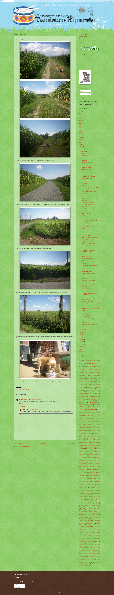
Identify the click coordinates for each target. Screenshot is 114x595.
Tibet (81, 552)
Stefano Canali (88, 537)
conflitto (86, 394)
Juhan (24, 409)
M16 (94, 477)
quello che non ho (91, 516)
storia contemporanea (96, 538)
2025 (80, 113)
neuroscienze (86, 490)
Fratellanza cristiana (86, 196)
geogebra (92, 447)
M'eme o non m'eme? (86, 256)
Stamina (84, 535)
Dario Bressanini (93, 417)
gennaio (82, 346)
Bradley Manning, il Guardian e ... (89, 208)
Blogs (99, 377)
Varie (93, 559)
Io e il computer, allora (86, 211)
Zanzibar (85, 565)
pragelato (85, 511)
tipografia (91, 552)
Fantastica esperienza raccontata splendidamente (88, 281)
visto (85, 562)
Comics (88, 392)
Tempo (99, 547)
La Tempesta (84, 193)
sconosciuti (89, 525)
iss (98, 465)
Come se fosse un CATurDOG (88, 319)
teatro (98, 546)
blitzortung (90, 377)
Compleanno (95, 392)
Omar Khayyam (92, 496)
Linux (90, 475)
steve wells (98, 537)
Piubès (27, 389)
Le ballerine (84, 160)
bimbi (99, 375)
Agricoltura (81, 363)
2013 (80, 142)
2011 (80, 352)
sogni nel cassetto (92, 532)
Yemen (97, 564)
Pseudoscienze (95, 514)
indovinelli (94, 460)
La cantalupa (84, 200)
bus (98, 379)
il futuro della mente (91, 457)
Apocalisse (83, 369)
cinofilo (88, 390)
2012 (80, 349)
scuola (81, 526)
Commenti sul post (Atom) (24, 446)
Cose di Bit (84, 402)
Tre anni (83, 254)
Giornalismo (96, 448)
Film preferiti (97, 438)
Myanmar (92, 487)
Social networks (97, 531)
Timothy (86, 552)
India (90, 460)
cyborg (98, 415)
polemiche (96, 508)
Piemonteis (87, 505)
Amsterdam (89, 366)
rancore (96, 517)
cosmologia (92, 412)
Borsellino (83, 378)
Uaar (82, 556)
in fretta (97, 459)
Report (97, 520)
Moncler (85, 486)
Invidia (94, 465)
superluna (91, 543)
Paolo (92, 499)
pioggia (97, 505)
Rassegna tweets (83, 519)
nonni (97, 491)
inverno (89, 465)
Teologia (82, 549)
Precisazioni (90, 511)
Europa (80, 432)
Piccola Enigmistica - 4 (87, 162)
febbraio (82, 344)
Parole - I (84, 329)
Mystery (97, 487)
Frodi (87, 442)
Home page (44, 443)
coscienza (81, 399)
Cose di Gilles (96, 404)
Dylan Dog (96, 424)
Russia (94, 522)
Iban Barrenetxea (85, 165)
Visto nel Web (91, 562)
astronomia (98, 372)
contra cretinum (89, 396)
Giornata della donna (83, 450)
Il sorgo (83, 185)
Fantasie (90, 433)
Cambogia (92, 381)
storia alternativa (88, 538)
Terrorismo (88, 550)
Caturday (96, 386)
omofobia (98, 496)
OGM (88, 495)
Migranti (88, 484)
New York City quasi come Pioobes (89, 191)
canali (97, 381)
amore (84, 366)
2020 (80, 125)
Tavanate (93, 546)
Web (87, 564)
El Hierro (91, 426)
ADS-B (80, 362)
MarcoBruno (89, 480)
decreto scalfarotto (96, 418)
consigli (92, 394)
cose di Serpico (86, 412)
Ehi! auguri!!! (85, 233)
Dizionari (84, 276)
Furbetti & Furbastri (85, 444)
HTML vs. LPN (85, 183)
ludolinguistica (81, 477)
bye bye (80, 381)
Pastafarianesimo (88, 500)
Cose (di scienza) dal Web (90, 399)
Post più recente (19, 443)
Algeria (83, 365)
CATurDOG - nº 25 (86, 198)
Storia (81, 538)
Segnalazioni (84, 174)
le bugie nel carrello (94, 472)
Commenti (83, 93)
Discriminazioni (95, 421)
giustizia (90, 450)
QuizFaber (81, 517)
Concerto (80, 394)
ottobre (82, 149)
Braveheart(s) (85, 248)
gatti (99, 445)
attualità (82, 374)
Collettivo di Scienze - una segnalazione (90, 308)
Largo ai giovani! (95, 471)
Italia (80, 466)
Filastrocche (81, 438)
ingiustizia (81, 463)
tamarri (85, 544)
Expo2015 (96, 432)
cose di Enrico (88, 404)
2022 (80, 120)
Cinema (84, 390)
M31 (98, 477)
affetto (89, 362)
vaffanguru (81, 559)
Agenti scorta (95, 362)
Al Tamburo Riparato (91, 363)
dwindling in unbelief (88, 424)
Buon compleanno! (86, 230)
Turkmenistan (94, 555)
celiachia (96, 387)
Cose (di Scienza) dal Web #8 (88, 226)
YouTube (80, 565)
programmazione (82, 514)
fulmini (94, 442)
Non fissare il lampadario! (89, 491)
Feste (96, 436)
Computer (96, 393)
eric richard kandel (87, 429)
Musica (86, 487)
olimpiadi (85, 496)
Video (90, 561)
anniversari (91, 368)
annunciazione (97, 368)
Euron (97, 430)
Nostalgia (81, 493)
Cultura (84, 415)
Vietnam (80, 562)
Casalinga (97, 384)
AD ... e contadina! (86, 316)
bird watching (83, 377)
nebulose (93, 488)
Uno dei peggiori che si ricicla (88, 176)
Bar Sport (85, 375)
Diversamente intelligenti (90, 423)
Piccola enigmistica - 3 (87, 206)
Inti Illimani (84, 465)
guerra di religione (88, 453)
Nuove (95, 493)
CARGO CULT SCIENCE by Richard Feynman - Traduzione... (90, 203)
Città (95, 390)
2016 (80, 135)
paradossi (82, 500)
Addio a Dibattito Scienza (87, 301)
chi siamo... (86, 36)
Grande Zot (81, 453)
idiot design (84, 457)
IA (79, 457)
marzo (81, 341)
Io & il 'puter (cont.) (86, 181)
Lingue (85, 475)
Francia (97, 441)
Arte (86, 372)
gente (87, 447)
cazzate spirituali (90, 387)
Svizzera (96, 543)
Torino (96, 552)
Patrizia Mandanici (23, 399)
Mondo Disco (91, 486)
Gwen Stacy (96, 453)
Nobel (99, 490)
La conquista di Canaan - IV (88, 271)
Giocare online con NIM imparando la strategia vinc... (90, 266)
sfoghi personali (96, 528)
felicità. (91, 436)
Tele (86, 547)
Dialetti (89, 420)
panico (88, 499)
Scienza (81, 525)
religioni (92, 520)
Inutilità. (83, 215)
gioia (87, 448)
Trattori (91, 553)
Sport (96, 534)
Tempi (95, 547)
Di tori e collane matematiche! (88, 273)
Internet (91, 463)
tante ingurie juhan (92, 544)
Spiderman (91, 534)
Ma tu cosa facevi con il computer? (89, 237)
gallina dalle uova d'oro (92, 445)
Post (82, 91)
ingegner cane (88, 462)
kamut (91, 466)
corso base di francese (94, 397)
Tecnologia (81, 547)
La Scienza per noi (86, 299)
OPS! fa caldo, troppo (86, 261)
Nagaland (81, 488)
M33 (80, 478)
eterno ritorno (92, 430)
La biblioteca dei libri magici (88, 218)
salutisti (97, 523)
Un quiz (83, 310)
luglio (81, 332)
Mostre (97, 486)
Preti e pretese (93, 513)
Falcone (85, 433)
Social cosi (89, 531)
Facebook (81, 433)
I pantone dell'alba (86, 213)
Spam (82, 534)
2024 (80, 116)
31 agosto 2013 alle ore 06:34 (35, 399)
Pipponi (81, 507)
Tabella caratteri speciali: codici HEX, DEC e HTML (90, 188)
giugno (81, 334)
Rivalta (90, 522)
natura (89, 488)
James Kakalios (85, 466)
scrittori (94, 525)
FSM (91, 442)
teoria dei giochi (91, 549)
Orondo (94, 497)
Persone (95, 502)
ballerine (80, 375)
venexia (98, 559)
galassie (85, 445)
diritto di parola (87, 421)
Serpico (84, 528)
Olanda (80, 496)
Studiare (97, 540)
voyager (82, 564)
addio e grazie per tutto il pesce (93, 360)
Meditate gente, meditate (87, 169)
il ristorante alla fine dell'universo (88, 459)
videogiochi (96, 561)
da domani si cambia (84, 417)
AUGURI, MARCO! (86, 235)
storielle (92, 540)
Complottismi (81, 393)
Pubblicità (85, 516)
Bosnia (88, 378)
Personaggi (89, 502)
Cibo (98, 388)
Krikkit (94, 466)
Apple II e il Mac (85, 245)
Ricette (80, 522)
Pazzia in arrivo (96, 500)
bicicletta (94, 375)
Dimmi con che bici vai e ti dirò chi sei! (90, 303)
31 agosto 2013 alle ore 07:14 (34, 409)
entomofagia (96, 427)
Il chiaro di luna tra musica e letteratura (90, 171)
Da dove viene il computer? (88, 258)
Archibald (98, 371)
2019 (80, 128)
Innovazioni (86, 463)
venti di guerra (84, 561)
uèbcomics (94, 556)
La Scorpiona (95, 469)
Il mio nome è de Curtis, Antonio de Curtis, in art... (89, 220)
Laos (90, 471)
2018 (80, 130)
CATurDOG (81, 387)
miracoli (93, 484)
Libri (80, 475)
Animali (94, 366)
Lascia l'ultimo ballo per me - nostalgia (90, 324)
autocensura (89, 374)
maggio (82, 337)
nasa (85, 488)
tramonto (86, 553)
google (92, 451)
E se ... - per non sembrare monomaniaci (90, 291)
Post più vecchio (71, 443)
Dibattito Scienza (95, 420)
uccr (85, 556)
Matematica (90, 481)
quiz (98, 516)
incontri (85, 460)
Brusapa (80, 379)
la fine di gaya (95, 468)
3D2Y (80, 360)
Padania (82, 499)
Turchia (88, 555)
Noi (81, 491)
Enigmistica (89, 427)
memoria (98, 482)
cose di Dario (81, 404)
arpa (82, 372)
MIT (98, 484)
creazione (85, 414)
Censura (80, 388)
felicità (85, 436)
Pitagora (93, 506)
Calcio (86, 381)
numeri (91, 493)
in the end (81, 460)
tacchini (80, 544)
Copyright (81, 397)
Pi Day (86, 503)
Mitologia (81, 486)
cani (90, 383)
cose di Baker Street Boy (89, 401)
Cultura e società (91, 415)
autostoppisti (96, 374)
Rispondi (21, 403)
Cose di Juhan (23, 389)
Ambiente (88, 365)
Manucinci (96, 478)
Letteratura (96, 473)
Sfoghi (89, 528)
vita (99, 562)
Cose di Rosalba (92, 411)
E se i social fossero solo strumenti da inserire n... (90, 293)
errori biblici (96, 429)
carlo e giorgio (83, 384)
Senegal (93, 526)
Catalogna (81, 386)
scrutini (98, 525)
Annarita (85, 368)
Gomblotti (86, 451)
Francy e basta (82, 442)
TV (99, 555)
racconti (86, 517)
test (99, 550)
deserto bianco (83, 420)
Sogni (86, 532)
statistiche (90, 535)
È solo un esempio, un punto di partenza (90, 297)
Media (94, 482)
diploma (80, 421)
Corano (86, 397)
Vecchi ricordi (85, 158)
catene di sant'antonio (89, 386)
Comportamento (89, 393)
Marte (85, 481)
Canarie (86, 383)
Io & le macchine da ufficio (87, 178)
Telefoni (90, 547)
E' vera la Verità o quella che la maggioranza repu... (88, 251)
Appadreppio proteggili (93, 369)
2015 (80, 137)
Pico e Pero (95, 503)
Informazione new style (87, 286)
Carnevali (90, 384)
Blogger (59, 592)
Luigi (87, 477)
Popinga (88, 510)
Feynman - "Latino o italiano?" (88, 243)
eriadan (80, 429)
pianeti (90, 503)
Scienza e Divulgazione (87, 306)
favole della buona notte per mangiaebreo (91, 435)
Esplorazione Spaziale (83, 430)
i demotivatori (87, 456)
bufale (85, 380)
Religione (87, 520)
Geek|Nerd (83, 447)
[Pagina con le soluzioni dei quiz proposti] (90, 50)
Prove (89, 514)
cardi (99, 383)
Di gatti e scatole (85, 263)
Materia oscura (88, 482)
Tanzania (88, 546)
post (93, 510)
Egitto (86, 426)
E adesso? (84, 327)
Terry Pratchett (94, 550)
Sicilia (80, 529)
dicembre (82, 144)
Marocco (80, 481)
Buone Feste (92, 380)
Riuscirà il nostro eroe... (87, 288)
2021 (80, 123)
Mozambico (81, 487)
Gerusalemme (82, 448)
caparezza (95, 383)
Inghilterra (96, 462)
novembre (82, 146)
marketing (97, 479)
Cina (80, 390)
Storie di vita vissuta (85, 540)
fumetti (98, 442)
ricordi (86, 522)
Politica (81, 510)
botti (92, 378)
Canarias (81, 383)
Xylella (93, 564)
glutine (95, 450)
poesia (89, 508)
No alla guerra (93, 490)
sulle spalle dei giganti (83, 543)
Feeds (80, 436)
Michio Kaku (83, 484)
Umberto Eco (81, 558)
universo (87, 558)
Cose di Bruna (93, 402)
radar (92, 517)
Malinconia (89, 478)
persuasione (81, 503)
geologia (97, 447)
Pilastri (92, 505)
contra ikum (96, 396)
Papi (99, 499)
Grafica (96, 451)
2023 (80, 118)
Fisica (90, 439)
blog (95, 377)
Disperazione (81, 423)
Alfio (80, 365)
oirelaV (97, 494)
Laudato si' (86, 472)
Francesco (92, 441)
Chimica (93, 389)
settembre (82, 151)
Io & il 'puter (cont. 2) (86, 167)
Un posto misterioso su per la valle (89, 269)
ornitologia (89, 497)
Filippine (87, 438)
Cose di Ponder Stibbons (90, 409)
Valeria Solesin (87, 559)
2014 (80, 139)
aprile (81, 339)
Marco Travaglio (82, 479)
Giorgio (91, 448)
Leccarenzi (81, 473)
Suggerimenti (95, 541)
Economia (81, 426)
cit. (92, 390)
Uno (91, 558)
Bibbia (90, 375)
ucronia (88, 556)
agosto (81, 153)
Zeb (89, 565)
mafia (84, 478)
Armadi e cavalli (85, 224)
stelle (93, 537)
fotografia (86, 441)
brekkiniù (96, 378)
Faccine (83, 228)
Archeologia (81, 371)
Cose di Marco (90, 408)
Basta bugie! (84, 155)
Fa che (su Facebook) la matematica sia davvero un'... (90, 313)
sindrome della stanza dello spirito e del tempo (91, 529)
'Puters (80, 359)
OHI (93, 494)
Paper (96, 499)
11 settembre (87, 358)
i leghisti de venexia (95, 456)
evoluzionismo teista (88, 432)
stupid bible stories (82, 541)
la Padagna (87, 469)
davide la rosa (89, 418)
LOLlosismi (96, 475)
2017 (80, 132)
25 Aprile (97, 358)
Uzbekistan (97, 558)
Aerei (85, 362)
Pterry (80, 516)
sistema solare (82, 531)
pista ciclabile (87, 506)
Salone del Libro (89, 523)
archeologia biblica (89, 371)
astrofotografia (91, 372)
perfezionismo (81, 502)
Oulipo (99, 497)
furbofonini (93, 444)
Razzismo (93, 519)
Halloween (81, 454)
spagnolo (98, 532)
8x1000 (84, 360)
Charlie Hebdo (86, 388)
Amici (93, 365)
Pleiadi (84, 508)
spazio (86, 534)
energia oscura (82, 427)
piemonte (81, 505)
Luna (91, 477)
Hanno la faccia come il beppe (90, 454)
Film (92, 438)
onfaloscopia (83, 497)
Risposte (23, 406)
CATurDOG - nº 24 (86, 278)
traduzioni (81, 553)
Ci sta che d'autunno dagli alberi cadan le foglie (90, 240)
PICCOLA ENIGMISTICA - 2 (88, 284)
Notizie (87, 493)
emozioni (97, 426)
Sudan (89, 541)
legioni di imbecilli (88, 473)
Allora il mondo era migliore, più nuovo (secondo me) (90, 321)
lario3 (80, 472)
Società (82, 532)
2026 (80, 111)
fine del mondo (84, 439)
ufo (98, 556)
